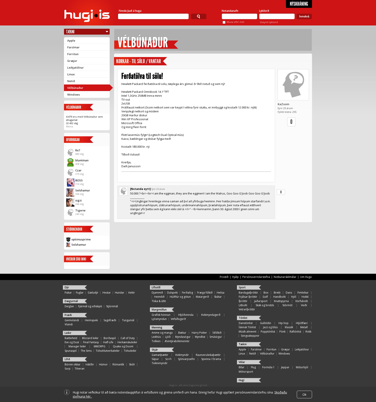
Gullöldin (265, 323)
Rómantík (118, 364)
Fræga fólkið (205, 292)
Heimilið (159, 297)
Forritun (73, 54)
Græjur (72, 61)
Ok (304, 394)
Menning (157, 327)
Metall (304, 327)
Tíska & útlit (159, 301)
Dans (289, 292)
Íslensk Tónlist (247, 327)
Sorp (67, 368)
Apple (71, 40)
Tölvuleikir (130, 351)
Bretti (277, 292)
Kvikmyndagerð (210, 315)
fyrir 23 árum (158, 189)
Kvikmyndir (182, 355)
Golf (265, 297)
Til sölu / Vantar (146, 61)
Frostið (224, 277)
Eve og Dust (72, 342)
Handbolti (279, 297)
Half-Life (108, 342)
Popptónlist (268, 331)
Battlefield (71, 338)
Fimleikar (303, 292)
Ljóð (168, 337)
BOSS (79, 180)
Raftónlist (295, 331)
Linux (71, 74)
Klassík (289, 327)
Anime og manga (162, 332)
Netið (71, 81)
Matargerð (202, 297)
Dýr (67, 287)
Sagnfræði (110, 320)
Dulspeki (172, 292)
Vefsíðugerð (178, 319)
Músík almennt (247, 331)
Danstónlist (246, 323)
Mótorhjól (302, 367)
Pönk (282, 331)
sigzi (78, 200)
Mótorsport (246, 371)
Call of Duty (128, 338)
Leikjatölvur (75, 67)
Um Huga (306, 277)
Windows (73, 94)
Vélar (242, 362)
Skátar (218, 297)
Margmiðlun (159, 309)
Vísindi (69, 324)
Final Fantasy (91, 342)
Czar (78, 170)
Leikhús (156, 337)
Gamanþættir (160, 355)
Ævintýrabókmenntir (177, 341)
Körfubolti (301, 301)
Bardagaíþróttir (248, 292)
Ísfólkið (217, 332)
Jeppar (285, 367)
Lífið (67, 359)
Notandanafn (230, 11)
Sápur (155, 359)
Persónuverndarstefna (256, 277)
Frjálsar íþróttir (248, 297)
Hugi (241, 380)
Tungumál (128, 320)
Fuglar (80, 292)
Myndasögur (183, 337)
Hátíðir (90, 364)
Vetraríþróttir (247, 309)
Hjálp (235, 277)
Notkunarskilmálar (285, 277)
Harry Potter (199, 332)
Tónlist (243, 318)
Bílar (241, 367)
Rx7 (77, 150)
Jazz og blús (270, 327)
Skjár (155, 349)
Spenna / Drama (211, 359)
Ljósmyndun (159, 319)
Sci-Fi (168, 359)
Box (266, 292)
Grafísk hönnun (161, 315)
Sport (242, 287)
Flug (253, 367)
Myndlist (200, 337)
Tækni (70, 31)
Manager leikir (77, 346)
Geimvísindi (72, 320)
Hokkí (305, 297)
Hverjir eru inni (76, 259)
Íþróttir (243, 301)
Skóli (132, 364)
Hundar (119, 292)
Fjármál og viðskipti (90, 306)
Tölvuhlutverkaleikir (108, 351)
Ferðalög (187, 292)
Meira (69, 126)
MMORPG (99, 346)
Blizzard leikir (90, 338)
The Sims (86, 351)
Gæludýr (93, 292)
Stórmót (287, 305)
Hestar (106, 292)
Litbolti (243, 305)
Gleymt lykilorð (269, 22)
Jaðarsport (260, 301)
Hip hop (284, 323)
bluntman (82, 160)
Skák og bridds (265, 305)
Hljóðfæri (302, 323)
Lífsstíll (156, 287)
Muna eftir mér (236, 22)
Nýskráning (299, 4)
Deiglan (69, 306)
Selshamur (82, 190)
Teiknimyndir (160, 363)
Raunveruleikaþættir (208, 355)
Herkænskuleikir (127, 342)
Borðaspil (110, 338)
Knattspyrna (281, 301)
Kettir (131, 292)
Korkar (122, 61)
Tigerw (80, 210)
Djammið (157, 292)
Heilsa (220, 292)
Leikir (68, 333)
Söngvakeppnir (250, 336)
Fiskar (68, 292)
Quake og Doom (123, 346)
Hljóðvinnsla (185, 315)
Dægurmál (71, 301)
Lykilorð (264, 11)
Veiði (304, 305)
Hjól (293, 297)
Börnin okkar (73, 364)
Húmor (103, 364)
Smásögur (216, 337)
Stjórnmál (112, 306)
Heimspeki (91, 320)
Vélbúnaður (75, 88)
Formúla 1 (268, 367)
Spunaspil (71, 351)
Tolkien (156, 341)
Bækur (182, 332)
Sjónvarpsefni (186, 359)
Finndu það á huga (130, 11)
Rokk (308, 331)
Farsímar (73, 47)
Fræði (68, 315)
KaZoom (283, 104)
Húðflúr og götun (180, 297)
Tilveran (79, 368)
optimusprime (81, 239)
